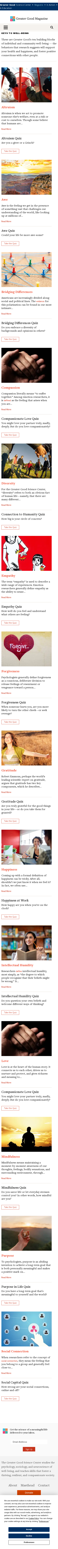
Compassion (10, 387)
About (12, 1485)
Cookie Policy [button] (34, 1518)
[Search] (51, 27)
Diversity (8, 483)
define (19, 971)
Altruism (8, 107)
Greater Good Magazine (29, 18)
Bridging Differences (17, 292)
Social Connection (15, 1351)
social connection (9, 1361)
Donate (29, 1492)
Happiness (9, 869)
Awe (4, 199)
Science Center (23, 4)
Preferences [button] (44, 1521)
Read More (6, 129)
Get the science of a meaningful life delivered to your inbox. (29, 1431)
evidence (40, 301)
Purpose (7, 1255)
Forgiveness (10, 671)
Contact (44, 1485)
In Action (51, 4)
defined (7, 400)
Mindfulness (10, 1156)
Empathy (8, 575)
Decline (29, 1536)
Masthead (27, 1485)
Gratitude (9, 770)
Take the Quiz (10, 151)
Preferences (29, 1542)
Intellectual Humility (17, 965)
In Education (6, 8)
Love (5, 1061)
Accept (29, 1529)
